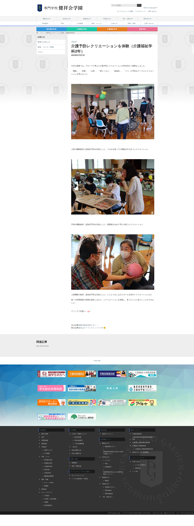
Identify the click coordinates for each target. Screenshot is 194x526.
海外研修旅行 (48, 505)
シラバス (107, 460)
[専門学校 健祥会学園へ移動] (37, 33)
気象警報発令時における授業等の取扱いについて (113, 473)
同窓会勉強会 (109, 493)
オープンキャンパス (78, 475)
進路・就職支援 (76, 466)
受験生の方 (46, 18)
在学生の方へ (106, 457)
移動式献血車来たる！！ (88, 325)
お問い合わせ (152, 11)
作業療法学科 (82, 29)
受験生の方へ (106, 443)
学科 (62, 23)
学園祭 (46, 502)
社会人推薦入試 (76, 453)
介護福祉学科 (112, 29)
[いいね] (88, 311)
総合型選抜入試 (76, 450)
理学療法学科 (51, 29)
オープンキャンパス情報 (125, 11)
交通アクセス (48, 450)
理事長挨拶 (44, 440)
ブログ (40, 52)
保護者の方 (87, 18)
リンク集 (135, 471)
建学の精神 (44, 434)
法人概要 (47, 453)
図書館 (46, 486)
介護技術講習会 (137, 434)
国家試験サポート (110, 446)
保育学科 (142, 29)
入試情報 (80, 23)
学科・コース (45, 456)
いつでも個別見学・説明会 (80, 478)
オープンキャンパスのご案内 (79, 471)
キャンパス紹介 (49, 482)
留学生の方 (147, 18)
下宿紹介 (47, 495)
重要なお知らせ (44, 42)
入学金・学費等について (79, 434)
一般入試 (74, 447)
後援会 (107, 480)
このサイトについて (137, 458)
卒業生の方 (107, 18)
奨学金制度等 (79, 440)
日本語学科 (47, 473)
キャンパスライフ (46, 492)
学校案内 (45, 23)
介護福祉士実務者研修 (139, 446)
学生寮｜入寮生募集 (50, 499)
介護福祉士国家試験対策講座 (141, 442)
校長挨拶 (44, 443)
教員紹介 (44, 489)
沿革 (42, 437)
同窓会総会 (108, 490)
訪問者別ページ (106, 439)
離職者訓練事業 (49, 476)
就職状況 (74, 463)
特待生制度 (78, 437)
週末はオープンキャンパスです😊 (92, 327)
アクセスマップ (140, 11)
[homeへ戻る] (59, 8)
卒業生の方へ (106, 484)
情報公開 (104, 430)
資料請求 (138, 468)
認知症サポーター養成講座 (140, 452)
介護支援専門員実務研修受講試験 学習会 (143, 438)
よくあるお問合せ (140, 465)
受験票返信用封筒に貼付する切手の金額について (113, 453)
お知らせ (114, 23)
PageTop (96, 360)
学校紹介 (44, 447)
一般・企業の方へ (107, 497)
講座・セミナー (97, 23)
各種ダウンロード (107, 434)
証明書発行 (108, 467)
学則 (106, 463)
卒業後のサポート (110, 487)
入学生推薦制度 (79, 443)
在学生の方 (67, 18)
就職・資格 (132, 23)
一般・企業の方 (127, 18)
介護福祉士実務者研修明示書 (144, 449)
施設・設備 (44, 479)
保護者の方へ (106, 477)
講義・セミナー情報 (46, 47)
